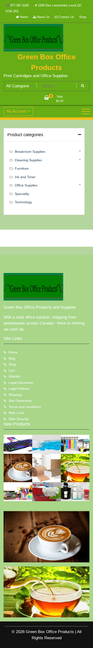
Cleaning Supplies (28, 160)
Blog (12, 358)
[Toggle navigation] (86, 111)
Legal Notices (19, 388)
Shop (82, 17)
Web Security (19, 419)
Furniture (22, 168)
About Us (43, 17)
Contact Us (66, 17)
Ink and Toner (25, 177)
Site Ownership (20, 401)
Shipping (15, 395)
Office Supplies (26, 185)
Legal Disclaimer (21, 382)
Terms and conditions (25, 407)
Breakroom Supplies (30, 151)
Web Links (16, 413)
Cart (12, 370)
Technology (23, 202)
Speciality (22, 194)
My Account (17, 111)
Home (23, 17)
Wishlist (14, 376)
